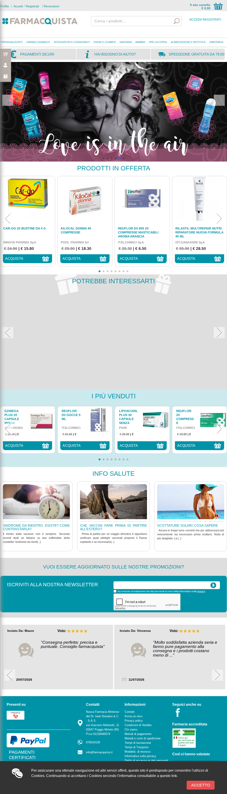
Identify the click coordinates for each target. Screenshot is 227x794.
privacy (201, 591)
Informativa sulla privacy (140, 756)
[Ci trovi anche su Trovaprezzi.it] (15, 715)
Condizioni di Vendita (138, 725)
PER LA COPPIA (158, 42)
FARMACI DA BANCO (38, 42)
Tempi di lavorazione (138, 742)
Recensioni (51, 6)
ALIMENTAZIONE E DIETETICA (188, 42)
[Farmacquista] (40, 21)
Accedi (18, 6)
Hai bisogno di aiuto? (115, 54)
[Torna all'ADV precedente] (7, 100)
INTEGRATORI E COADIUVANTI (72, 42)
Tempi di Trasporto (137, 747)
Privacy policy (134, 720)
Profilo (4, 6)
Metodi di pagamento (138, 734)
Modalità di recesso (138, 751)
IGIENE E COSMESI (105, 42)
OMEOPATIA (216, 42)
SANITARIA (125, 42)
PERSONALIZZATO (12, 42)
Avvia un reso (133, 716)
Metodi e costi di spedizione (142, 738)
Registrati (32, 6)
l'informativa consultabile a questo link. (147, 776)
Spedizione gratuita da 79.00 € (196, 56)
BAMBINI (140, 42)
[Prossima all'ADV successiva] (219, 100)
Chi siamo (131, 729)
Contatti (130, 711)
